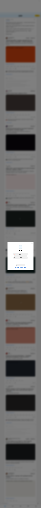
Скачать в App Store (21, 265)
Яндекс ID (20, 254)
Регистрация (23, 260)
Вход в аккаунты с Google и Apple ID (20, 267)
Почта (20, 257)
